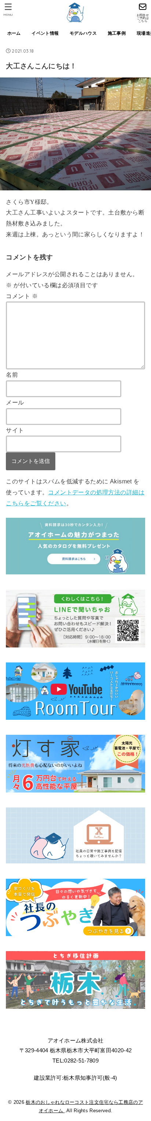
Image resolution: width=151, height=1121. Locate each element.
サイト (15, 430)
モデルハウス (83, 33)
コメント (21, 296)
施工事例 (117, 33)
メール (15, 402)
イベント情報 (45, 33)
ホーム (14, 33)
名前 (12, 374)
